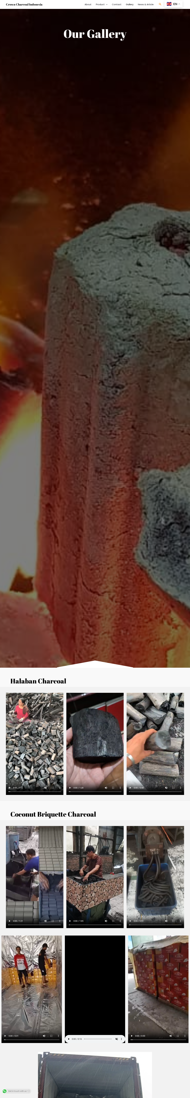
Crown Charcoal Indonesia (24, 4)
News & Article (146, 4)
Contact (116, 4)
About (88, 4)
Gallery (129, 4)
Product (100, 4)
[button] (106, 4)
